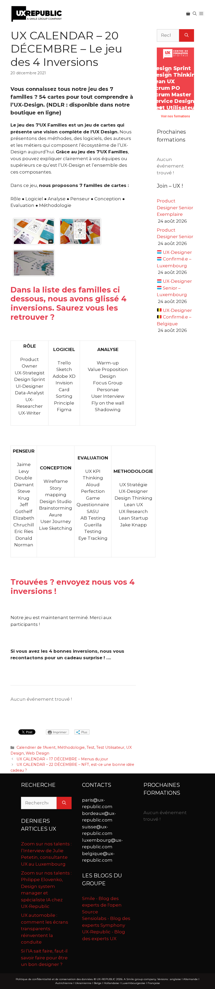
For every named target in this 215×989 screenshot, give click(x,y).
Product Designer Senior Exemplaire (175, 207)
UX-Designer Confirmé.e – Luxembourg (174, 259)
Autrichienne (64, 983)
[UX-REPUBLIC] (36, 13)
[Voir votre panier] (188, 13)
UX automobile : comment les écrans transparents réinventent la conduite (44, 929)
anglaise (175, 979)
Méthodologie (71, 747)
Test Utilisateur (110, 747)
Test (90, 747)
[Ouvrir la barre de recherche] (194, 13)
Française (154, 983)
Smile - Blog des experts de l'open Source (102, 905)
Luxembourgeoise (133, 983)
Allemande (190, 979)
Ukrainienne (83, 983)
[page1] (34, 231)
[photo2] (80, 231)
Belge (97, 983)
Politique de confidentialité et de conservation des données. (54, 979)
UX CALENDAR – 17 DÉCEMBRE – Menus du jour (62, 759)
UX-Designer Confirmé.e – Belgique (174, 317)
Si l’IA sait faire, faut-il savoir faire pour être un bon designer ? (44, 957)
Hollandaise (111, 983)
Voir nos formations (175, 116)
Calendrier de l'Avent (36, 747)
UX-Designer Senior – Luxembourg (174, 288)
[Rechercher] (186, 35)
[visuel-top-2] (34, 262)
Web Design (37, 753)
